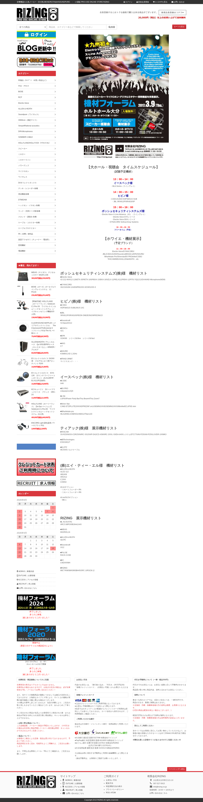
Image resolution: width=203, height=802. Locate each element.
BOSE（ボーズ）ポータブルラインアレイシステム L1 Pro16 (43, 289)
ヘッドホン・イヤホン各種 (29, 205)
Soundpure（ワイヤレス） (29, 114)
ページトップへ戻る (177, 769)
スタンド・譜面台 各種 (27, 217)
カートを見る (179, 27)
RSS (108, 793)
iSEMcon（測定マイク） (28, 120)
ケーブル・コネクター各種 (29, 223)
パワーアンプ (23, 166)
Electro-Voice (23, 103)
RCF (20, 97)
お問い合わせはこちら (28, 588)
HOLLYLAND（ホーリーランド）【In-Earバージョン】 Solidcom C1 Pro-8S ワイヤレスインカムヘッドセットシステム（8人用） (43, 409)
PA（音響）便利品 (25, 234)
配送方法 (109, 783)
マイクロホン (23, 171)
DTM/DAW (22, 200)
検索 (113, 27)
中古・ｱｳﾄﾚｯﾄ (23, 86)
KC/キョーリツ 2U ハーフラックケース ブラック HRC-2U (43, 391)
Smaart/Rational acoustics (28, 126)
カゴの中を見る (161, 2)
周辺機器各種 (23, 194)
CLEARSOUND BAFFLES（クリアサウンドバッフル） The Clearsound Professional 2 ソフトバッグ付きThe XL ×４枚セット (43, 328)
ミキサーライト (24, 160)
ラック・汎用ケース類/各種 (29, 211)
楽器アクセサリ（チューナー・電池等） (34, 240)
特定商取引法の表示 (114, 786)
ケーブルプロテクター (27, 228)
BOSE (20, 92)
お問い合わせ (178, 2)
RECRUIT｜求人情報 (27, 584)
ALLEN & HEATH (25, 109)
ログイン (128, 2)
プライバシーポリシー (115, 789)
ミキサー (21, 154)
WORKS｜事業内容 (26, 571)
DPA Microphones (25, 131)
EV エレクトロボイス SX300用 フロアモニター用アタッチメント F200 (43, 361)
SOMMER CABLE (25, 137)
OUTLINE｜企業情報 (26, 575)
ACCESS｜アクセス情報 (28, 580)
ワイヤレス (22, 177)
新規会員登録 (143, 2)
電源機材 (21, 251)
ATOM (113, 793)
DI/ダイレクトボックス (27, 183)
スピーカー (22, 149)
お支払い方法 (111, 780)
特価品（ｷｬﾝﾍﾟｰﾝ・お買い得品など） (33, 80)
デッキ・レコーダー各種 (28, 188)
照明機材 (21, 245)
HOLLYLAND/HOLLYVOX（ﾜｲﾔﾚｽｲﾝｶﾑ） (34, 143)
